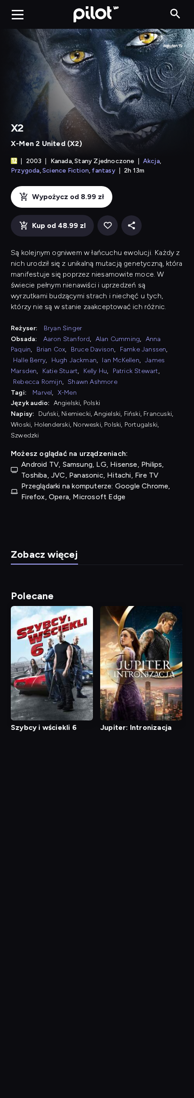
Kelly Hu (95, 371)
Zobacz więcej (44, 554)
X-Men (67, 392)
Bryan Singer (63, 328)
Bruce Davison (93, 349)
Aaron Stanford (66, 339)
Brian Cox (51, 349)
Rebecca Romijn (37, 382)
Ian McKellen (120, 360)
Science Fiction (65, 170)
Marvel (42, 392)
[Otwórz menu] (17, 14)
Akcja (151, 161)
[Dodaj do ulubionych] (107, 225)
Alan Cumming (118, 339)
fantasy (103, 170)
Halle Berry (29, 360)
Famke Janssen (143, 349)
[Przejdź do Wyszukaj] (175, 14)
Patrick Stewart (135, 371)
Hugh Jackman (74, 360)
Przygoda (25, 170)
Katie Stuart (60, 371)
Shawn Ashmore (92, 382)
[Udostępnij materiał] (131, 225)
